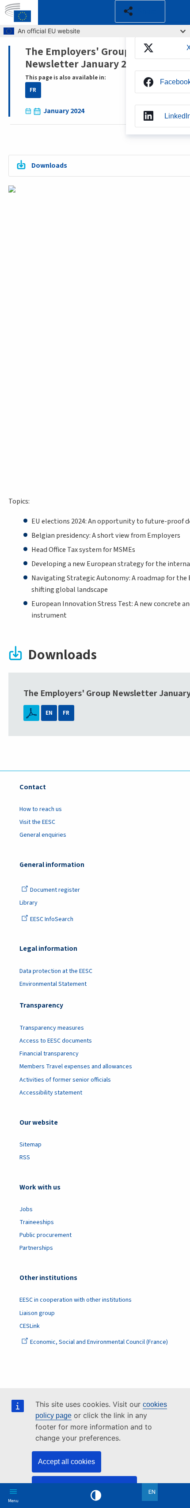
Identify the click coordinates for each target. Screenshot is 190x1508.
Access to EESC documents (55, 1040)
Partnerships (36, 1248)
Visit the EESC (37, 822)
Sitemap (30, 1144)
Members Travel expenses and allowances (75, 1066)
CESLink (29, 1326)
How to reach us (40, 809)
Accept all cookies (66, 1461)
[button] (140, 11)
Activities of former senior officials (65, 1079)
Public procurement (45, 1235)
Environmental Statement (53, 984)
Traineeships (36, 1222)
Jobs (26, 1209)
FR (33, 90)
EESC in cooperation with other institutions (75, 1299)
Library (28, 902)
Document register (55, 890)
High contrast (95, 1495)
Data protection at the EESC (55, 971)
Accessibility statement (50, 1092)
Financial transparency (49, 1053)
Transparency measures (51, 1028)
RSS (24, 1157)
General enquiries (42, 835)
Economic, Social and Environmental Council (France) (99, 1342)
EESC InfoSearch (51, 919)
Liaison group (37, 1313)
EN (49, 713)
